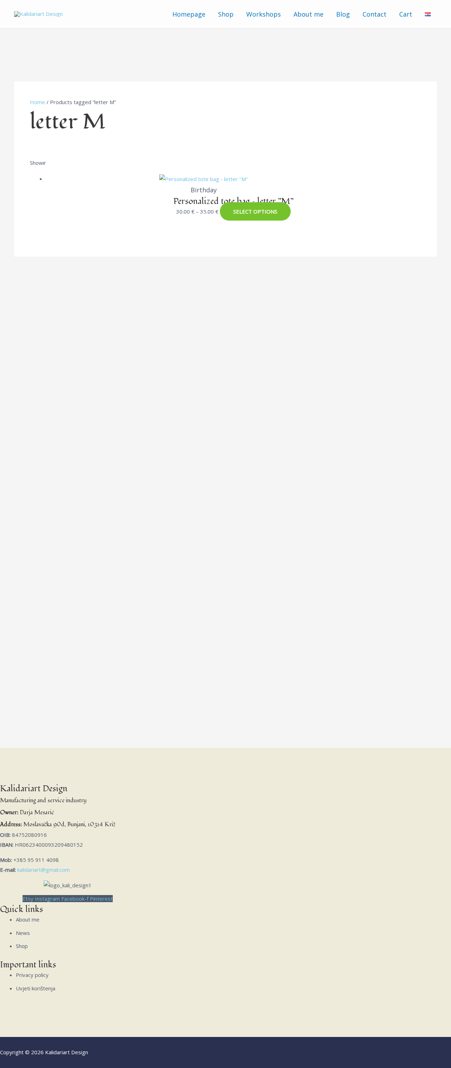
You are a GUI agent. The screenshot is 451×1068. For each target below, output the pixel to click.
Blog (343, 14)
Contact (375, 14)
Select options (255, 211)
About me (308, 14)
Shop (226, 14)
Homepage (188, 14)
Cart (405, 14)
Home (37, 102)
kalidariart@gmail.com (43, 869)
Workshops (263, 14)
